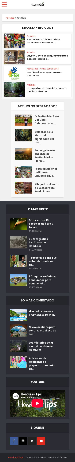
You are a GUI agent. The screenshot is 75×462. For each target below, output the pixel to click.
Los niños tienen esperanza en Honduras (44, 73)
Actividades (32, 68)
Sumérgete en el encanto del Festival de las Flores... (45, 156)
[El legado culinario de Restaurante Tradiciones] (25, 188)
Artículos (31, 36)
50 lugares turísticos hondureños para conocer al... (42, 280)
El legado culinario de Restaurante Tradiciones (46, 188)
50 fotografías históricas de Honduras (38, 242)
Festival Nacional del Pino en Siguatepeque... (46, 172)
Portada (9, 17)
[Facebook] (14, 441)
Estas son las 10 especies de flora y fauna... (41, 223)
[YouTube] (41, 441)
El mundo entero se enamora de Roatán (42, 313)
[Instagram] (23, 441)
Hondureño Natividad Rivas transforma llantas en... (43, 41)
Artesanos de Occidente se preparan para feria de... (42, 364)
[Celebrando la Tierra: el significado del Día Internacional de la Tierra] (25, 135)
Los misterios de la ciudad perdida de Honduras (41, 346)
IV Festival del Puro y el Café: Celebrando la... (47, 120)
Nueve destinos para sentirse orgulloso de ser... (42, 330)
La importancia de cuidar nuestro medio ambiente (47, 90)
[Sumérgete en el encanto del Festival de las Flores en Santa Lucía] (25, 154)
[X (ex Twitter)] (32, 441)
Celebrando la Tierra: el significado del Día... (44, 137)
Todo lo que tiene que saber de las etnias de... (43, 261)
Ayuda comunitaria (49, 68)
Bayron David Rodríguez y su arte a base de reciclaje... (48, 57)
